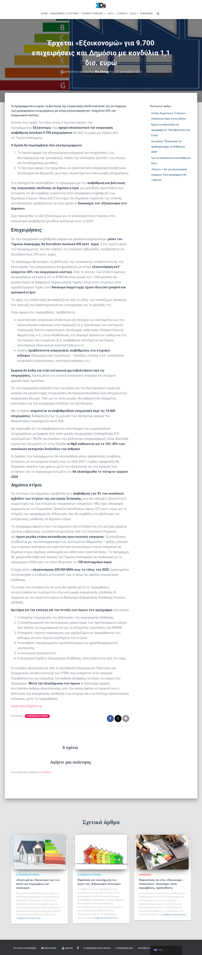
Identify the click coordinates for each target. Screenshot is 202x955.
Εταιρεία (122, 13)
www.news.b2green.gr (26, 706)
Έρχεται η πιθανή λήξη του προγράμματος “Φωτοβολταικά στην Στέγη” (170, 129)
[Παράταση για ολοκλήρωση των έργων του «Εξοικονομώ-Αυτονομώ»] (101, 852)
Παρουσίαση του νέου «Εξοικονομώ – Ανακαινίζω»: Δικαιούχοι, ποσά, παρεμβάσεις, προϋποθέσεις (161, 883)
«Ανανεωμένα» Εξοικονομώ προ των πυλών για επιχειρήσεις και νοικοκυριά (38, 883)
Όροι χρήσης (50, 948)
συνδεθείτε (46, 772)
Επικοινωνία (146, 13)
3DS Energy (78, 948)
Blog (133, 13)
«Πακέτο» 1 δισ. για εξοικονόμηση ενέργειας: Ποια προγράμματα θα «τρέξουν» (169, 174)
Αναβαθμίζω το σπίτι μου (64, 13)
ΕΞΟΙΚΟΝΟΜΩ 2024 (124, 948)
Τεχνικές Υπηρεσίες (92, 13)
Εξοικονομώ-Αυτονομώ (37, 716)
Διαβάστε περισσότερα (28, 918)
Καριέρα (69, 948)
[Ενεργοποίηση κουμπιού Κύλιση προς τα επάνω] (196, 949)
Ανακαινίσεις (145, 875)
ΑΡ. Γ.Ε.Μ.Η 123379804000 (24, 948)
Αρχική (44, 13)
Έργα (110, 13)
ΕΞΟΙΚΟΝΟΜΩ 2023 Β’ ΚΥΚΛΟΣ (97, 948)
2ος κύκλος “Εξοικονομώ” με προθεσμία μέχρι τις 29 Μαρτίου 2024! (168, 146)
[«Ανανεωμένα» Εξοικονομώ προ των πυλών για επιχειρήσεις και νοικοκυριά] (39, 852)
